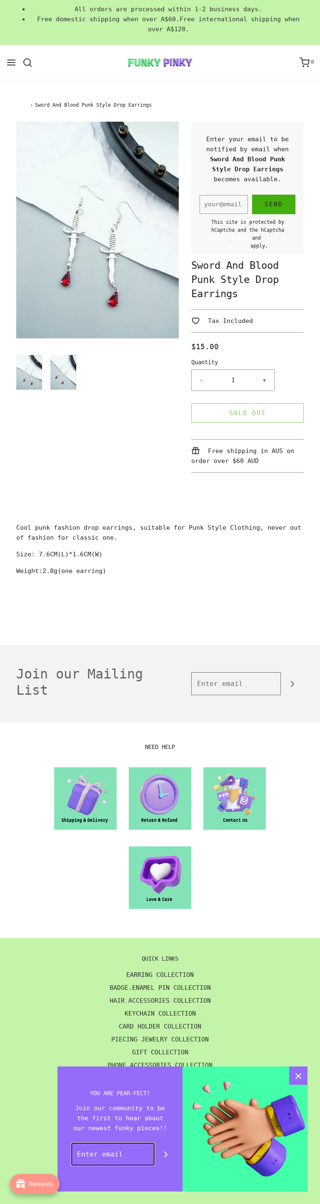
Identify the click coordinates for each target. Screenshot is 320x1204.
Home (22, 105)
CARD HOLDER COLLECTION (160, 1026)
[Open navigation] (11, 62)
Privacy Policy (228, 238)
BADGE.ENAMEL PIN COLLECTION (160, 987)
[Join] (292, 683)
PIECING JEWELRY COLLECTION (160, 1039)
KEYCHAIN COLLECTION (160, 1013)
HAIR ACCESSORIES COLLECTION (160, 1000)
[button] (29, 372)
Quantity (204, 362)
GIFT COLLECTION (160, 1052)
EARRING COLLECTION (160, 975)
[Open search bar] (30, 62)
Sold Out (247, 413)
